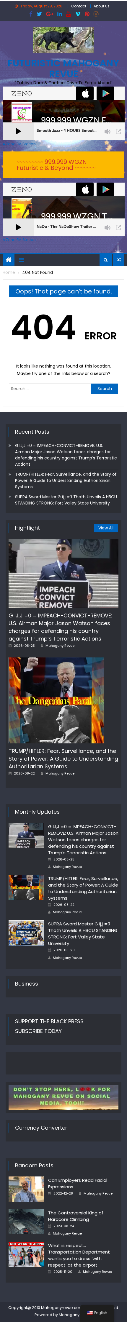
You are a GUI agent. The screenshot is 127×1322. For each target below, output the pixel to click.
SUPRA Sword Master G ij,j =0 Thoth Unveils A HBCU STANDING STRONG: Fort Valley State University (66, 500)
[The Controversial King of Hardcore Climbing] (26, 1221)
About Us (102, 6)
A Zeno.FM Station (19, 144)
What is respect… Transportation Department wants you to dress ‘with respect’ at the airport (79, 1255)
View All (105, 528)
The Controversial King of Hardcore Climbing (75, 1216)
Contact (78, 6)
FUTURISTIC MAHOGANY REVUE (63, 68)
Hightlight (27, 527)
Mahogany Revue (59, 645)
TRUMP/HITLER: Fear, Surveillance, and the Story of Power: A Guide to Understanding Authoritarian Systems (66, 480)
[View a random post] (118, 260)
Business (26, 983)
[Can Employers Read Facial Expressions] (26, 1189)
